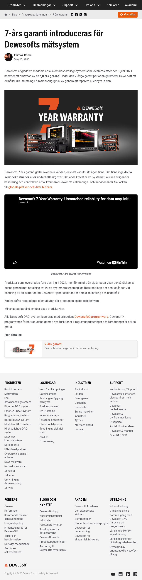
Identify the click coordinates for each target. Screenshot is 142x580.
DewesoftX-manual (121, 430)
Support (67, 5)
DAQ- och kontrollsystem (13, 438)
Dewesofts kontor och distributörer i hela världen (123, 397)
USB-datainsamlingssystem (17, 400)
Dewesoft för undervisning (82, 529)
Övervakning (47, 441)
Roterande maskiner (51, 419)
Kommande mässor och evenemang (16, 517)
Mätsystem (11, 393)
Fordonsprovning (49, 406)
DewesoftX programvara (91, 316)
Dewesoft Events (50, 537)
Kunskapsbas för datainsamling (49, 531)
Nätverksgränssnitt (15, 466)
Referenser (11, 510)
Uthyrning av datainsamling (12, 481)
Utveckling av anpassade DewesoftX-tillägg (123, 550)
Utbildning (80, 402)
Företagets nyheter (51, 524)
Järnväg (79, 429)
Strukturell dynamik (51, 424)
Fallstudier (46, 520)
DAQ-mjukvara (13, 461)
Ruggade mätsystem (16, 415)
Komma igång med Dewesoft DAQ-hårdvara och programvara (121, 521)
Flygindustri (81, 389)
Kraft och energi (84, 424)
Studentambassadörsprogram (92, 523)
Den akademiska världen (84, 512)
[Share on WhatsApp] (85, 14)
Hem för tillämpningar (52, 389)
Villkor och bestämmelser (13, 537)
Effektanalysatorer (15, 449)
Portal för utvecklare (122, 426)
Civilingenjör (82, 398)
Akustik (44, 436)
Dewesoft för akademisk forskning (87, 537)
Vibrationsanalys (49, 415)
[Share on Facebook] (76, 14)
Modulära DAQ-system (17, 424)
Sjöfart (79, 420)
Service (8, 487)
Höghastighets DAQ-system (16, 430)
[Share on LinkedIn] (71, 14)
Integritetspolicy (13, 523)
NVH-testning (47, 410)
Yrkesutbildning (119, 506)
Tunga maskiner (84, 411)
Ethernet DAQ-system (17, 406)
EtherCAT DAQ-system (17, 410)
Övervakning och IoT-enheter (16, 455)
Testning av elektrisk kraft (51, 430)
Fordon (79, 393)
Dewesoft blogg (49, 511)
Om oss (90, 5)
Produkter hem (13, 389)
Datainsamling (48, 393)
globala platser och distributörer (30, 187)
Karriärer (113, 5)
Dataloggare (11, 444)
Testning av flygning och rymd (51, 400)
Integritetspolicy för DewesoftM (15, 529)
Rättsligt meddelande (17, 543)
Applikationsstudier (51, 515)
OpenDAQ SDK (118, 435)
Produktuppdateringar (52, 541)
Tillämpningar (41, 5)
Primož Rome (23, 55)
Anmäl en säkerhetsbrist (12, 550)
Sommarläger (83, 518)
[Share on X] (80, 14)
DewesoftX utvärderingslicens (120, 415)
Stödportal (116, 421)
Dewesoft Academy (86, 506)
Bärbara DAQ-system (16, 419)
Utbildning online (119, 510)
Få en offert (130, 14)
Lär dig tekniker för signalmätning (121, 532)
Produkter (14, 5)
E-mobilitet (81, 407)
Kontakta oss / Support (123, 389)
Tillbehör (9, 475)
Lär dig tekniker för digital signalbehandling (123, 540)
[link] (60, 14)
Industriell (80, 416)
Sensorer (9, 470)
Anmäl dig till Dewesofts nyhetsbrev (53, 548)
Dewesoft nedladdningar (118, 407)
